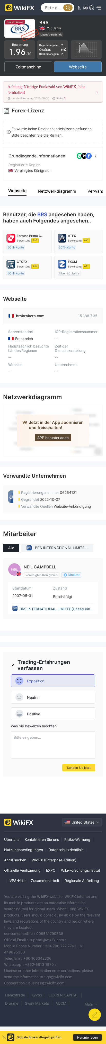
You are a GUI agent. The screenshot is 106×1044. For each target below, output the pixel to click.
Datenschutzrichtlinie (66, 849)
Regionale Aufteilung (82, 880)
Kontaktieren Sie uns (42, 839)
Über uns (11, 839)
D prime (11, 1003)
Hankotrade (15, 995)
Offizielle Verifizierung (22, 870)
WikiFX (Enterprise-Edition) (54, 860)
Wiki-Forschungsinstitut (80, 870)
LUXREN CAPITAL (63, 995)
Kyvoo (37, 995)
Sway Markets (37, 1003)
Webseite (78, 66)
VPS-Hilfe (17, 880)
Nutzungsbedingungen (23, 849)
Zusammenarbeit (45, 880)
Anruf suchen (15, 860)
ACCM (61, 1003)
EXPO (51, 870)
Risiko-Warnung (77, 839)
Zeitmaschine (28, 66)
